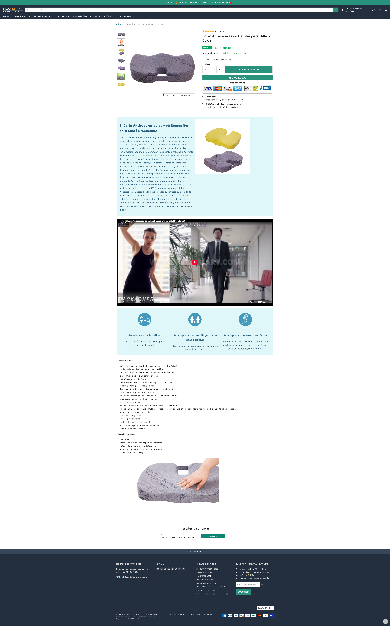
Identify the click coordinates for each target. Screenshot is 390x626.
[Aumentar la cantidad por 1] (220, 69)
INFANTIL (128, 16)
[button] (208, 31)
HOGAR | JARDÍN (20, 16)
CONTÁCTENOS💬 (203, 576)
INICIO (6, 16)
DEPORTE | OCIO (111, 16)
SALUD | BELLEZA (42, 16)
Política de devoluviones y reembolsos (212, 594)
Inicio (118, 24)
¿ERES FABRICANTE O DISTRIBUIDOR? (212, 587)
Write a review (213, 536)
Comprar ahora (237, 78)
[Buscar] (335, 10)
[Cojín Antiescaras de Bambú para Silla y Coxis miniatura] (121, 43)
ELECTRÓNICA (62, 16)
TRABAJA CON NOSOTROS (207, 583)
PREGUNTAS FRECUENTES (207, 569)
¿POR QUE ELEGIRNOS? (206, 579)
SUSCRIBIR (243, 592)
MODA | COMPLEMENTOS (86, 16)
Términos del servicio (205, 590)
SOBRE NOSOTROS (204, 572)
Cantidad (206, 64)
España (264, 608)
